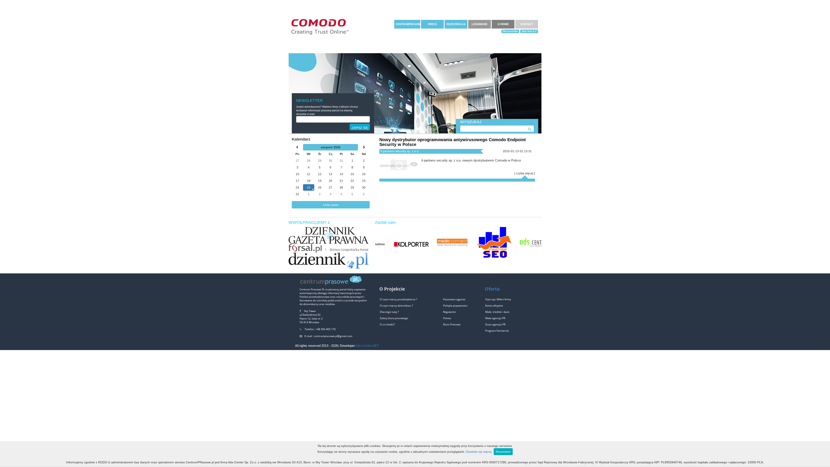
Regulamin (449, 312)
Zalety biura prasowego (394, 318)
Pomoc (447, 318)
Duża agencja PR (495, 324)
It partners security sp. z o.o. (399, 151)
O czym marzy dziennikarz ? (396, 305)
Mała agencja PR (495, 318)
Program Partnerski (497, 331)
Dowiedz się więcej (479, 451)
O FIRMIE (503, 24)
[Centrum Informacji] (320, 26)
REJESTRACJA (456, 24)
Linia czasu (330, 204)
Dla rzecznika (510, 31)
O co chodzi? (387, 324)
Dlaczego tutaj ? (389, 312)
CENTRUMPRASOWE (408, 24)
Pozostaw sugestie (454, 299)
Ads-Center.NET (367, 345)
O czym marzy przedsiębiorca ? (398, 299)
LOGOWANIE (479, 24)
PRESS (432, 24)
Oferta (492, 289)
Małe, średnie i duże (497, 312)
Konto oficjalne (494, 305)
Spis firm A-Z (529, 31)
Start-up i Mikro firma (498, 299)
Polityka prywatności (455, 305)
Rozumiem (503, 451)
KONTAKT (526, 24)
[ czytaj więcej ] (524, 173)
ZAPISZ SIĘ (360, 128)
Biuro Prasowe (452, 324)
